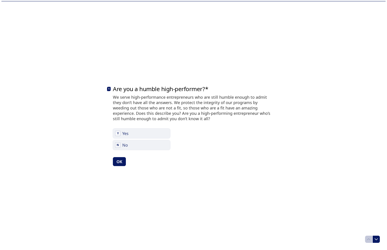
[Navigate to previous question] (368, 239)
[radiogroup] (141, 139)
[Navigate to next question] (376, 239)
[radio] (141, 133)
